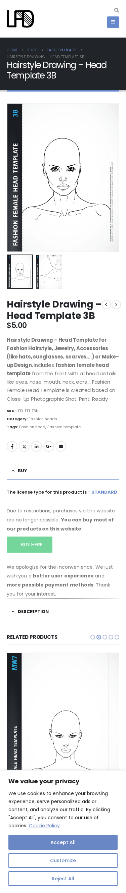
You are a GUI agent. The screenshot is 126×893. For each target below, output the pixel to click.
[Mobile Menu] (113, 22)
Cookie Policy (44, 825)
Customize (63, 860)
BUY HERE (30, 544)
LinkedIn (36, 446)
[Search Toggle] (116, 10)
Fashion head (32, 427)
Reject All (63, 878)
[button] (15, 178)
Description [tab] (33, 611)
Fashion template (64, 427)
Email (60, 446)
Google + (48, 446)
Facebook (12, 446)
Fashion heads (43, 419)
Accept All (63, 842)
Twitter (24, 446)
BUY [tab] (22, 470)
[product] (63, 727)
